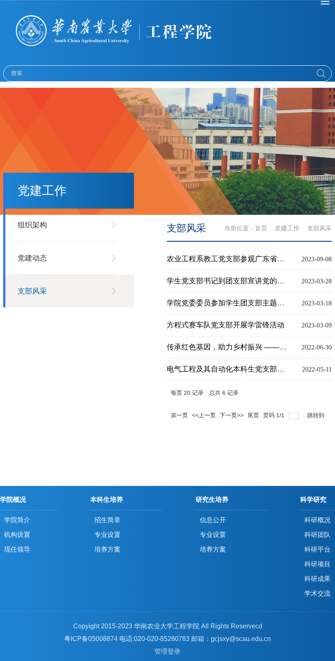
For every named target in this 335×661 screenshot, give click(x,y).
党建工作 (287, 228)
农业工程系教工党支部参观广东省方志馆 (233, 259)
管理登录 (167, 651)
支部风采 (319, 228)
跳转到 (316, 415)
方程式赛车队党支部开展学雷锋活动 (225, 325)
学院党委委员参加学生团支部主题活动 (229, 303)
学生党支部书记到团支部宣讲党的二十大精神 (240, 281)
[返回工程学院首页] (167, 32)
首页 (261, 228)
